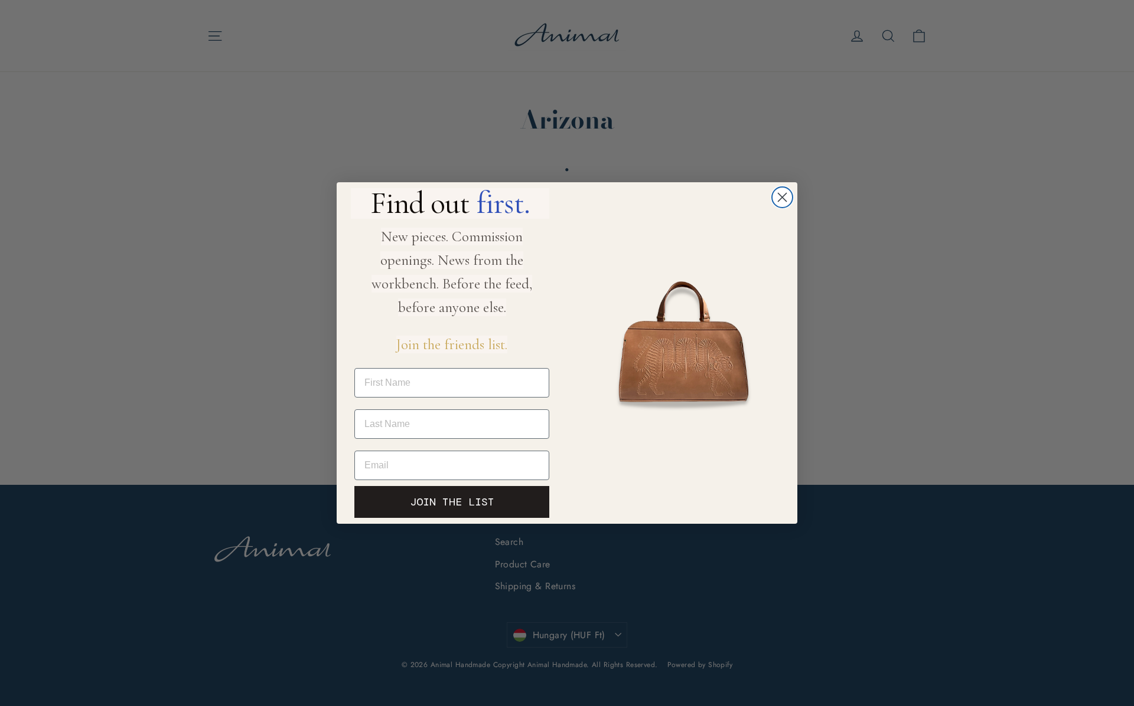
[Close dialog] (782, 197)
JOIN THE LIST (452, 502)
